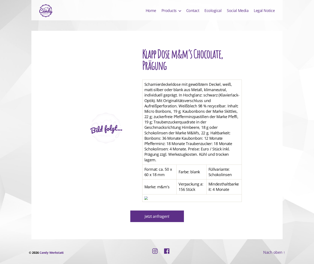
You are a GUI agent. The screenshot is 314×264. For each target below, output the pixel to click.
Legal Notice (264, 10)
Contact (192, 10)
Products (169, 10)
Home (151, 10)
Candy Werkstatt (52, 253)
